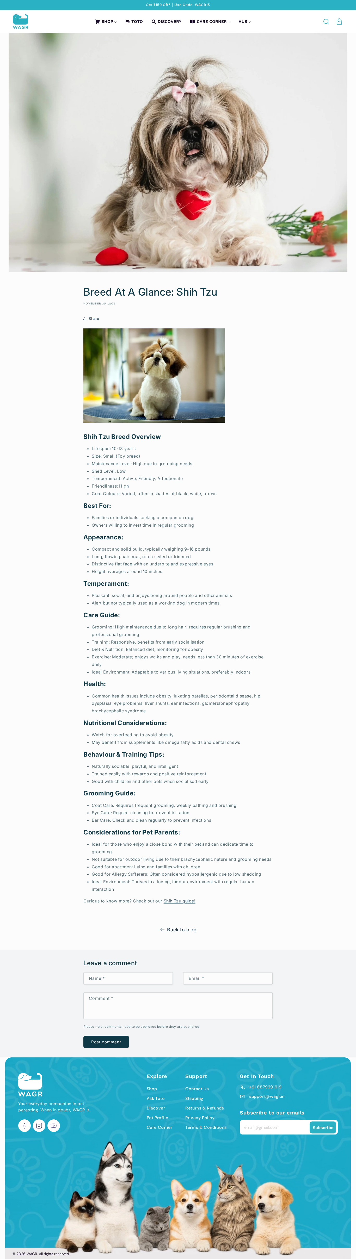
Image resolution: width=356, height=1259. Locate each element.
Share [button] (94, 318)
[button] (326, 21)
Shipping (194, 1098)
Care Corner (160, 1127)
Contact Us (197, 1089)
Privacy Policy (199, 1117)
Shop (152, 1089)
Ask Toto (156, 1098)
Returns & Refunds (204, 1108)
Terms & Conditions (206, 1127)
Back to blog (182, 929)
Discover (156, 1108)
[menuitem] (105, 21)
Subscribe (323, 1127)
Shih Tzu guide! (179, 900)
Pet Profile (157, 1117)
